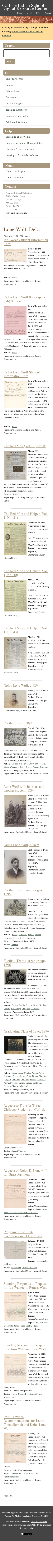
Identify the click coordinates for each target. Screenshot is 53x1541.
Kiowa (14, 277)
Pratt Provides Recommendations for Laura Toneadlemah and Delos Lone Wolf (25, 1422)
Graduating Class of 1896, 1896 (26, 1031)
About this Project (15, 171)
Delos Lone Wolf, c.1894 (21, 685)
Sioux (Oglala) (24, 1072)
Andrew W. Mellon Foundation (18, 1515)
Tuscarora (44, 767)
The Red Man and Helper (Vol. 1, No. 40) (26, 572)
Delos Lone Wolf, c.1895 (21, 844)
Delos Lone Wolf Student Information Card (22, 374)
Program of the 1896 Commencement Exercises (23, 1233)
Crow (28, 1076)
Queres (15, 1076)
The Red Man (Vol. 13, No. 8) (25, 445)
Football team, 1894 (18, 723)
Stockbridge (16, 1008)
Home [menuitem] (19, 13)
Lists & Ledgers (14, 103)
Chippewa (14, 767)
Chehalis (7, 1086)
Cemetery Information (17, 116)
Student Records (14, 78)
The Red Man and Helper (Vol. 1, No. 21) (26, 515)
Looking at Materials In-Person (22, 155)
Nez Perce (23, 763)
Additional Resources (17, 122)
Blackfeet (16, 1079)
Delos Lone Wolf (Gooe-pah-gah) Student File (24, 299)
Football (14, 944)
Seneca (29, 767)
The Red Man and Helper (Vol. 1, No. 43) (26, 630)
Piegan (42, 763)
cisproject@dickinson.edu (16, 212)
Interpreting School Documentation (24, 143)
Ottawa (33, 1079)
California (37, 1082)
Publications (12, 91)
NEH (34, 1515)
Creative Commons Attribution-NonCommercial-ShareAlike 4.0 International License (27, 1525)
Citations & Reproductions (20, 149)
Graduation (16, 1267)
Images (9, 85)
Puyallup (14, 1082)
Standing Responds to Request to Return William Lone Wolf (25, 1347)
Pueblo (38, 934)
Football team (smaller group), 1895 (25, 892)
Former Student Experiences (23, 1393)
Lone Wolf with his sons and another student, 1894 (24, 788)
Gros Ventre (34, 763)
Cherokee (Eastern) (20, 1086)
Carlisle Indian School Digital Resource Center (24, 5)
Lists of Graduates (29, 1267)
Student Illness (32, 1325)
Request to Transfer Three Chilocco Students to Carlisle (24, 1107)
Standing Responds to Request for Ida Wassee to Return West (25, 1285)
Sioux (22, 767)
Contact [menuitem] (47, 13)
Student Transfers (18, 1150)
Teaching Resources (16, 109)
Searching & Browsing (18, 136)
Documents (12, 97)
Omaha (36, 767)
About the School (15, 177)
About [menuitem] (29, 13)
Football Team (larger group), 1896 (25, 962)
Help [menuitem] (38, 13)
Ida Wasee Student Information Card (26, 241)
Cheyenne (8, 938)
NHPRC (44, 1515)
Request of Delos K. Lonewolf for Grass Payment (25, 1172)
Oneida (15, 763)
